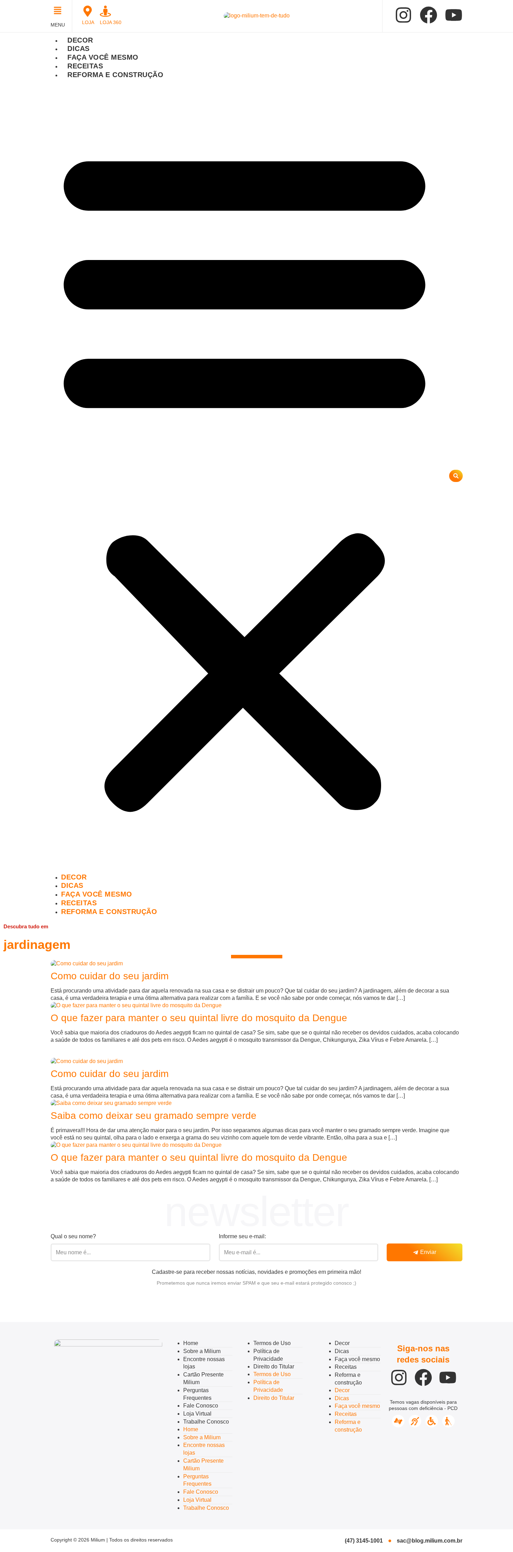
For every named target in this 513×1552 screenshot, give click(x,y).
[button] (59, 11)
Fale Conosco (200, 1406)
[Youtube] (453, 15)
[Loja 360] (105, 11)
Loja (88, 22)
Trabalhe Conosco (206, 1422)
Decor (80, 40)
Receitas (85, 66)
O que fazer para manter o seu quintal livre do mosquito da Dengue (199, 1017)
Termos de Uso (272, 1343)
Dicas (78, 48)
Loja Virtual (197, 1414)
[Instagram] (403, 15)
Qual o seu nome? (73, 1236)
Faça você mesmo (103, 57)
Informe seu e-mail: (242, 1236)
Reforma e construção (115, 75)
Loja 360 (110, 22)
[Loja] (87, 11)
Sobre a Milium (202, 1351)
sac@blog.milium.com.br (429, 1541)
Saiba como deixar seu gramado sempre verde (153, 1115)
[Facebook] (428, 15)
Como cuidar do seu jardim (110, 976)
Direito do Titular (273, 1366)
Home (190, 1343)
